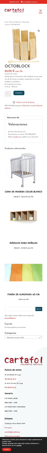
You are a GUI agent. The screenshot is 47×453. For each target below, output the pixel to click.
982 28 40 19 (15, 2)
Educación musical (29, 106)
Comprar (18, 93)
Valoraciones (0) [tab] (13, 118)
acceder (15, 137)
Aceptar (6, 449)
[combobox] (23, 336)
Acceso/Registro (10, 318)
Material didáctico (15, 22)
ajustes (18, 445)
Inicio (6, 22)
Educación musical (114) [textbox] (23, 337)
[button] (39, 31)
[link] (12, 432)
